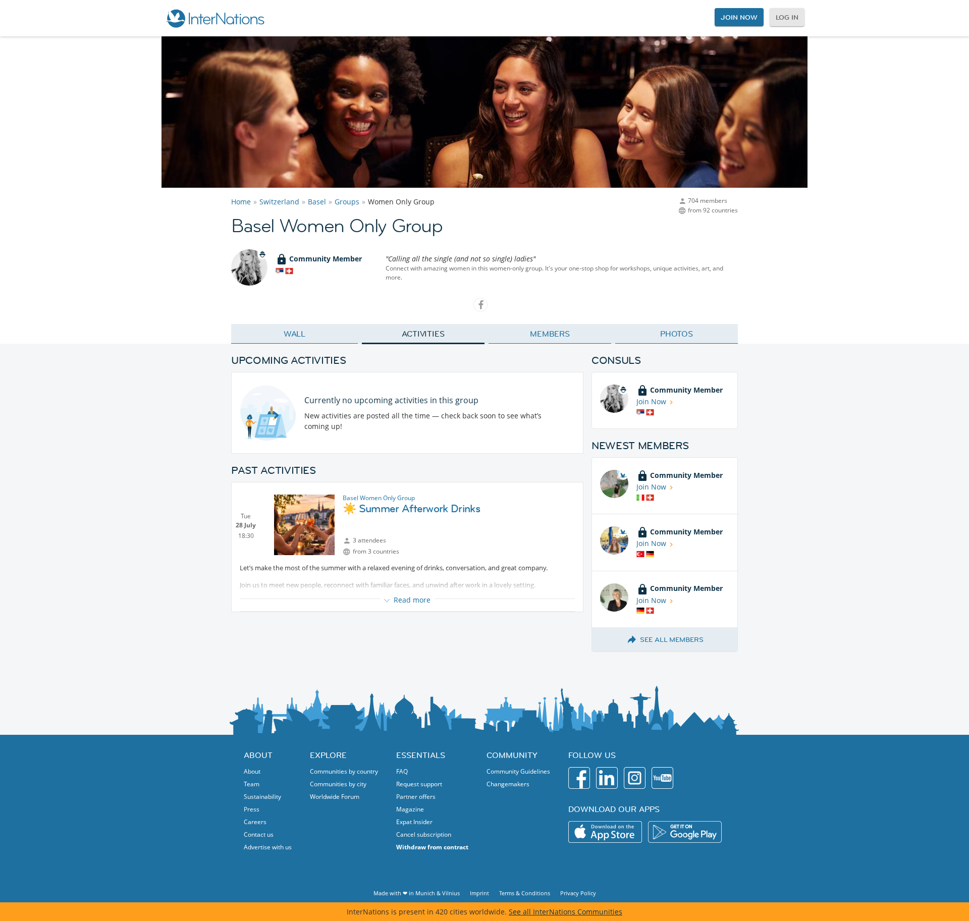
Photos (676, 334)
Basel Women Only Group (379, 498)
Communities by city (338, 784)
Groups (347, 201)
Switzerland (279, 201)
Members (550, 334)
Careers (255, 822)
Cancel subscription (423, 834)
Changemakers (508, 784)
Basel (317, 201)
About (252, 771)
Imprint (479, 893)
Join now (739, 17)
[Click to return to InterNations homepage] (215, 18)
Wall (295, 334)
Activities (423, 334)
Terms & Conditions (524, 893)
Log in (787, 17)
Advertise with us (268, 847)
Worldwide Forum (334, 796)
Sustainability (262, 796)
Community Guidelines (518, 771)
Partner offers (416, 796)
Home (241, 201)
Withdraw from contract (432, 847)
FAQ (402, 771)
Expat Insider (414, 822)
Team (251, 784)
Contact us (259, 834)
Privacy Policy (578, 893)
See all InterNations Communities (565, 911)
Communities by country (344, 771)
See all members (672, 639)
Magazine (410, 809)
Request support (419, 784)
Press (251, 809)
